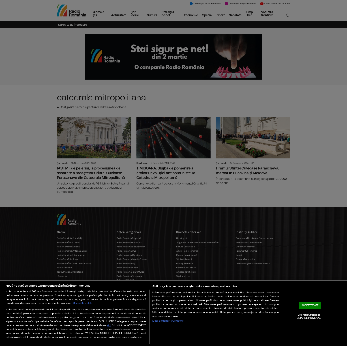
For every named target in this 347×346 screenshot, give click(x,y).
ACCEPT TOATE (309, 305)
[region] (173, 313)
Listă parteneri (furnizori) (168, 320)
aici (109, 325)
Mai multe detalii (82, 303)
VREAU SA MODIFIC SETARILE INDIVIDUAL (309, 316)
